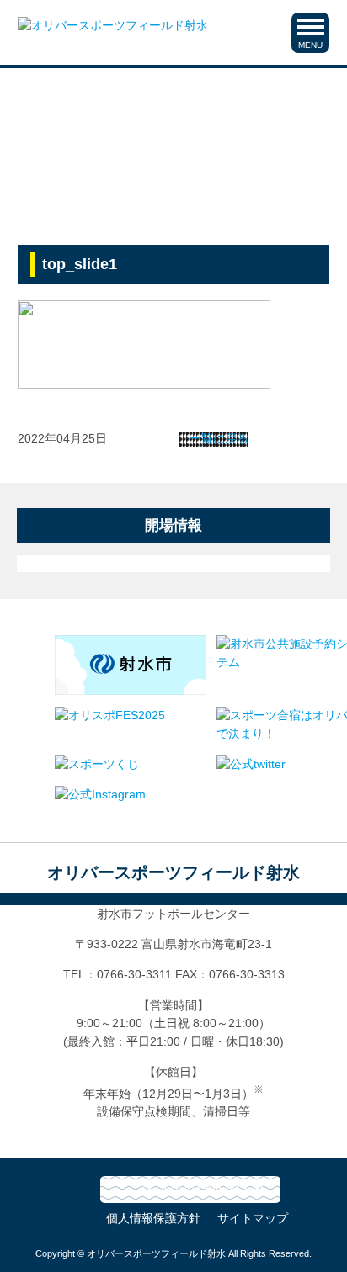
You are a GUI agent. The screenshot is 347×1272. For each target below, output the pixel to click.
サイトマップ (252, 1218)
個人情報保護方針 (153, 1218)
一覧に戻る (219, 438)
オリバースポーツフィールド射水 (173, 872)
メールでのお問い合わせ (200, 1189)
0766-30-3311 (134, 974)
